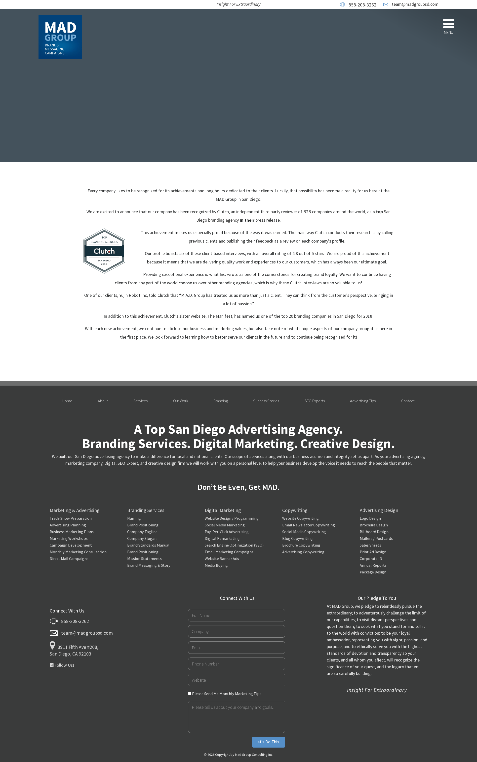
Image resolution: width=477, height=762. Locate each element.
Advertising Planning (68, 524)
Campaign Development (71, 545)
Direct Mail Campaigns (69, 558)
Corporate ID (371, 558)
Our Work (180, 400)
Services (140, 400)
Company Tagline (142, 531)
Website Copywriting (300, 518)
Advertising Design (379, 510)
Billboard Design (374, 531)
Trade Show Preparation (71, 518)
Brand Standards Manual (148, 545)
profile (159, 253)
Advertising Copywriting (303, 551)
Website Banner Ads (222, 558)
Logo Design (370, 518)
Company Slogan (142, 538)
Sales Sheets (370, 545)
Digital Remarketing (222, 538)
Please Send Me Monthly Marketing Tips (226, 693)
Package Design (373, 571)
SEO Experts (315, 400)
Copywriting (295, 510)
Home (67, 400)
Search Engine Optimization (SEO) (234, 545)
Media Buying (216, 565)
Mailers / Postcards (376, 538)
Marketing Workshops (69, 538)
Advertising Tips (363, 400)
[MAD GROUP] (60, 37)
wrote (232, 274)
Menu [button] (448, 32)
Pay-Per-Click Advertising (227, 531)
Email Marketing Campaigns (229, 551)
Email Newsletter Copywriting (308, 524)
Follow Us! (63, 665)
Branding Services (145, 510)
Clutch (223, 211)
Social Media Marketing (225, 524)
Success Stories (266, 400)
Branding (220, 400)
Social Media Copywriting (304, 531)
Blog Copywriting (297, 538)
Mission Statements (144, 558)
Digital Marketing (223, 510)
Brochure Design (374, 524)
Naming (134, 518)
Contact (408, 400)
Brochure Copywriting (301, 545)
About (103, 400)
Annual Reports (373, 565)
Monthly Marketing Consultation (78, 551)
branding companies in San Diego (325, 316)
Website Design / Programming (232, 518)
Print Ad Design (373, 551)
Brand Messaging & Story (148, 565)
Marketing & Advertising (75, 510)
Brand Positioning (143, 524)
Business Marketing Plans (72, 531)
